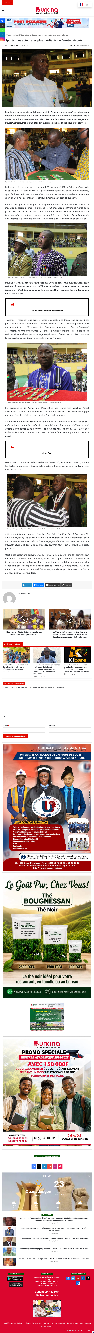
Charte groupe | (54, 1277)
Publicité (38, 1281)
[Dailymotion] (78, 1285)
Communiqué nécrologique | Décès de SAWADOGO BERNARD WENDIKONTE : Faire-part (54, 1249)
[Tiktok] (88, 1280)
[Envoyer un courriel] (17, 45)
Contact (47, 1279)
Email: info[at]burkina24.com (47, 1285)
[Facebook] (2, 20)
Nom (5, 716)
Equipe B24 (54, 1281)
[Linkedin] (2, 34)
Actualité (17, 35)
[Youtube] (78, 1280)
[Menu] (3, 11)
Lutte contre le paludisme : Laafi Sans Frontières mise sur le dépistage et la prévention (15, 667)
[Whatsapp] (2, 30)
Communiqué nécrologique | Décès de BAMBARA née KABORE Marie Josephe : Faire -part (54, 1259)
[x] (73, 1280)
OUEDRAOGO (11, 45)
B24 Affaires (85, 1330)
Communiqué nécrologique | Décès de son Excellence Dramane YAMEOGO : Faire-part (54, 1238)
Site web (52, 726)
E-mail (6, 726)
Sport (23, 35)
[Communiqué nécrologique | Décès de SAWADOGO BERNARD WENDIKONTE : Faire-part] (9, 1252)
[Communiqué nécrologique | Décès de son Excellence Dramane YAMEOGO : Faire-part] (9, 1241)
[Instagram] (2, 39)
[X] (2, 25)
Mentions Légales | (41, 1277)
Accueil (9, 35)
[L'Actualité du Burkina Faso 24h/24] (47, 10)
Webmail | (46, 1281)
